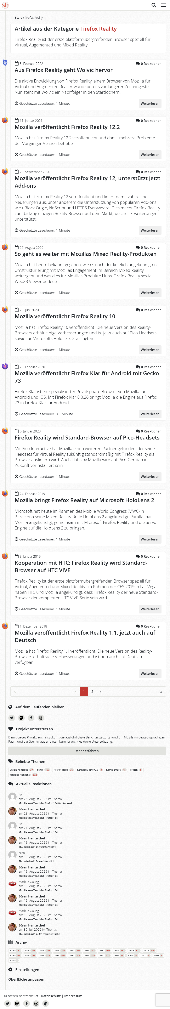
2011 (89, 955)
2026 (15, 950)
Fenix (43, 769)
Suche (153, 3)
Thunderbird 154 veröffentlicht (37, 847)
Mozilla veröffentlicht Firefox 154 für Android (45, 803)
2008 (132, 955)
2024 (44, 950)
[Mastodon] (21, 718)
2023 (59, 950)
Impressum (73, 996)
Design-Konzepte (21, 769)
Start (18, 17)
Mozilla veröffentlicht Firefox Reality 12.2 (67, 127)
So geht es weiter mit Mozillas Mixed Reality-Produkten (86, 253)
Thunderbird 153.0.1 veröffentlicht (39, 934)
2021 (89, 950)
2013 (59, 955)
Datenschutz (51, 996)
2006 (158, 955)
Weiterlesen (150, 103)
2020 (104, 950)
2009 (118, 955)
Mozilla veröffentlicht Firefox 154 (38, 818)
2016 (15, 955)
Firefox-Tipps (63, 769)
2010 (104, 955)
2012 (74, 955)
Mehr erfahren (87, 751)
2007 (145, 955)
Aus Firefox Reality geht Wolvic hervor (64, 70)
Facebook (31, 718)
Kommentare (116, 769)
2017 (149, 950)
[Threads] (41, 718)
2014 (44, 955)
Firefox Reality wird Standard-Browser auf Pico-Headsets (87, 437)
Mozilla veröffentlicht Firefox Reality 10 (65, 316)
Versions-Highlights (23, 774)
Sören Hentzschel (32, 809)
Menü (163, 3)
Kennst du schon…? (89, 769)
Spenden (45, 1003)
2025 (29, 950)
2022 (74, 950)
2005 (14, 960)
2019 (119, 950)
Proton (135, 769)
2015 (29, 955)
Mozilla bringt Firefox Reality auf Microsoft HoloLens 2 (84, 500)
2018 (134, 950)
